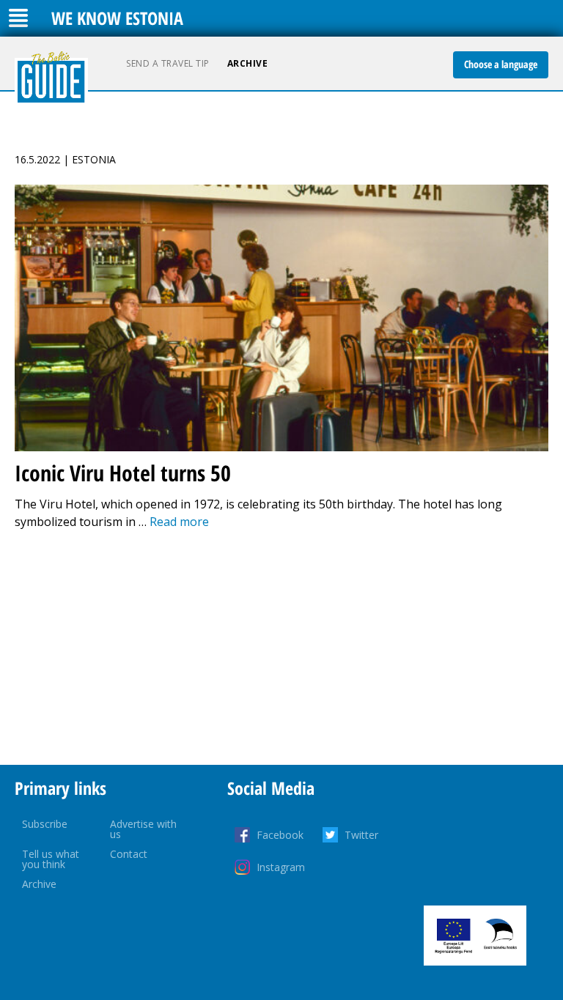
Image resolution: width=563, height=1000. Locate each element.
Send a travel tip (168, 63)
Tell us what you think (50, 859)
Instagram (281, 867)
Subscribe (44, 824)
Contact (128, 854)
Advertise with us (143, 829)
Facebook (280, 835)
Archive (247, 63)
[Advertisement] (281, 647)
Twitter (361, 835)
